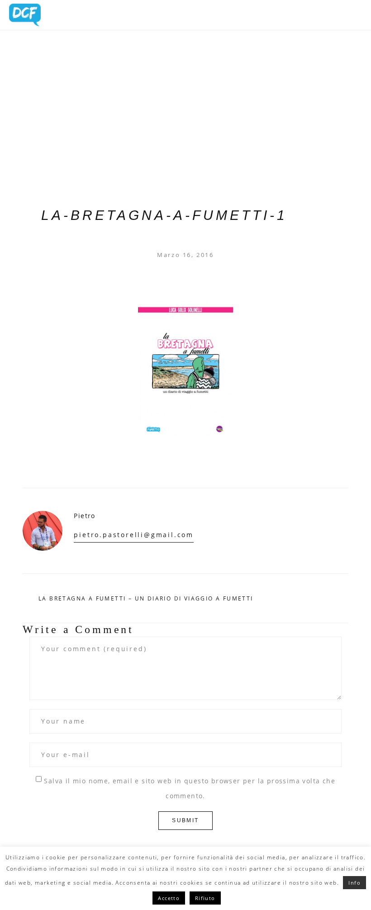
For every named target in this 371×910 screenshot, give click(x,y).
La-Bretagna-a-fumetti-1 (164, 215)
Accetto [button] (169, 898)
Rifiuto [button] (205, 898)
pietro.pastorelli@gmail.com (134, 534)
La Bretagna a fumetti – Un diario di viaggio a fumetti (145, 599)
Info (354, 882)
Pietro (84, 515)
